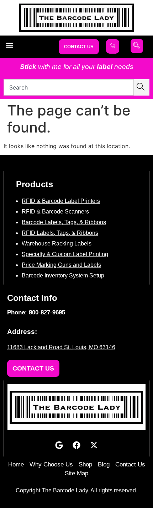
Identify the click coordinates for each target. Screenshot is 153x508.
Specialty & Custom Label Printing (65, 254)
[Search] (141, 87)
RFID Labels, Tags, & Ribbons (60, 233)
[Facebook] (76, 445)
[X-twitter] (94, 445)
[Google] (59, 445)
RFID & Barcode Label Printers (61, 201)
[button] (9, 45)
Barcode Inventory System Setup (63, 275)
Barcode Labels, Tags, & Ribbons (64, 222)
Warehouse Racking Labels (56, 244)
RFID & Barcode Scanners (55, 212)
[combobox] (69, 87)
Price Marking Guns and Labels (61, 265)
